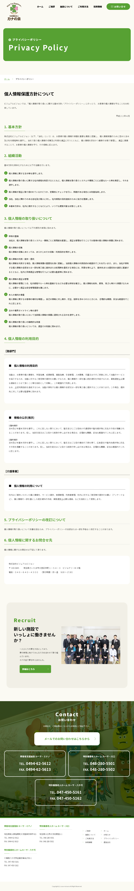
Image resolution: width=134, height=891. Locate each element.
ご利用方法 (83, 6)
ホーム (40, 6)
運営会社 (107, 842)
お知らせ (107, 834)
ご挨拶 (52, 6)
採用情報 (98, 6)
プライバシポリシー (111, 838)
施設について (66, 6)
